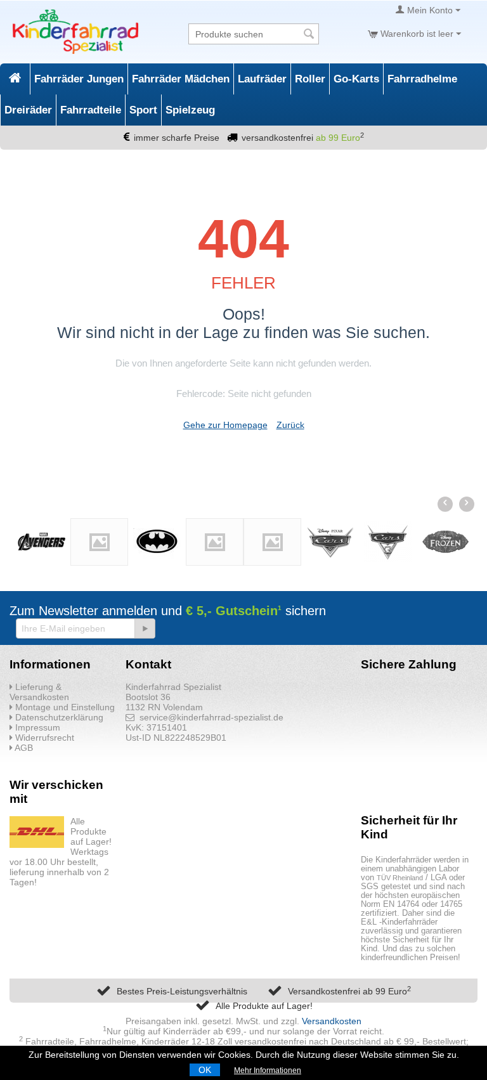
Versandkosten (331, 1021)
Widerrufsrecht (43, 737)
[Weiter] (144, 628)
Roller (310, 79)
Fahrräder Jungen (79, 79)
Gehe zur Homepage (225, 425)
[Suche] (309, 35)
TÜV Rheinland (400, 878)
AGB (23, 748)
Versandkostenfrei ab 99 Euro (349, 991)
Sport (143, 110)
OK (204, 1070)
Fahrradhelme (422, 79)
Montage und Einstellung (64, 707)
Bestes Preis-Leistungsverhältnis (182, 991)
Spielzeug (190, 110)
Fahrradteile (90, 110)
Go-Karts (356, 79)
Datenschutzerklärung (58, 717)
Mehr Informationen (267, 1070)
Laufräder (262, 79)
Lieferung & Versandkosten (39, 692)
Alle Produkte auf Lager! (264, 1006)
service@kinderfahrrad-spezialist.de (208, 717)
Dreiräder (28, 110)
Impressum (36, 727)
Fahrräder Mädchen (181, 79)
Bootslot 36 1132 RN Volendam (164, 702)
